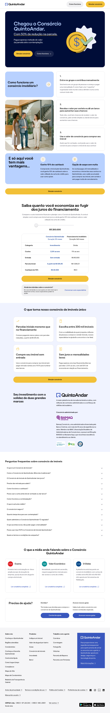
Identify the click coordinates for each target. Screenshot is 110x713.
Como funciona (75, 4)
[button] (55, 468)
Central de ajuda (55, 615)
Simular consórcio (95, 4)
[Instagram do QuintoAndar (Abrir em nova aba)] (95, 690)
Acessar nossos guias (87, 615)
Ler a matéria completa (19, 587)
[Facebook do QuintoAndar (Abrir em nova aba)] (90, 690)
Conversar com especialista (75, 290)
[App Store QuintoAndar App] (99, 705)
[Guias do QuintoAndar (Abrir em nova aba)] (99, 690)
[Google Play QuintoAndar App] (85, 705)
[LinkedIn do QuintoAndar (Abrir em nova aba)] (103, 690)
